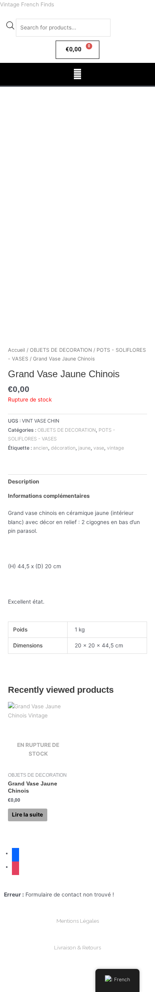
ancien (40, 448)
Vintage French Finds (27, 4)
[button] (77, 74)
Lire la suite (27, 814)
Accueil (16, 350)
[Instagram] (15, 866)
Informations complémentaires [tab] (49, 496)
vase (98, 448)
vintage (115, 448)
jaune (84, 448)
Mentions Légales (77, 921)
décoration (63, 448)
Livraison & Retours (77, 947)
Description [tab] (23, 481)
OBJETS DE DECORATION (61, 350)
